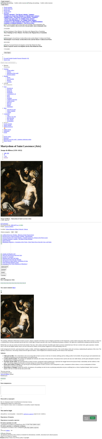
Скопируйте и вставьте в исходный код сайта (13, 424)
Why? (14, 287)
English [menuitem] (11, 58)
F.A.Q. (5, 436)
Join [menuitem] (9, 60)
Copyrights (26, 437)
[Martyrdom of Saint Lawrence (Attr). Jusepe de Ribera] (22, 216)
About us (9, 436)
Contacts (14, 436)
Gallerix (8, 430)
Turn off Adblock (5, 374)
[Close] (1, 380)
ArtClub (8, 84)
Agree (92, 417)
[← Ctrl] (26, 242)
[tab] (6, 153)
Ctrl (12, 232)
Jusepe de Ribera (9, 226)
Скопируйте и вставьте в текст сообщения (12, 427)
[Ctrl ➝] (8, 254)
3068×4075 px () (17, 225)
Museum (7, 66)
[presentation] (52, 159)
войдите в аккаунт (29, 414)
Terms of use (12, 437)
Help (2, 436)
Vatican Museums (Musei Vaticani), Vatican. (17, 229)
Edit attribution (4, 223)
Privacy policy (20, 437)
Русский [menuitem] (6, 58)
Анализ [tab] (6, 157)
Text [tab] (5, 156)
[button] (8, 7)
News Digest (7, 52)
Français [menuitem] (19, 58)
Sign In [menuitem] (5, 60)
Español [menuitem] (15, 58)
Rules (7, 437)
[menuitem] (28, 58)
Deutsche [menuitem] (24, 58)
